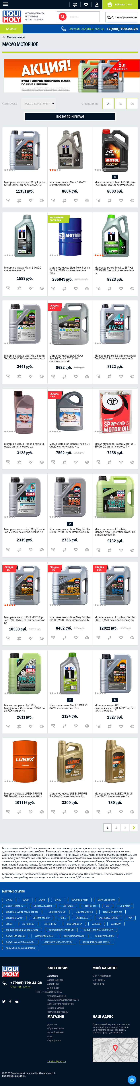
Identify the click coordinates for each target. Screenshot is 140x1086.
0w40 (42, 899)
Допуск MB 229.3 (44, 936)
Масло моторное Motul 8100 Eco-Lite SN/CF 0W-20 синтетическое (115, 183)
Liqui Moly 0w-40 (84, 911)
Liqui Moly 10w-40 (112, 911)
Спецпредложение (57, 995)
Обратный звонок (20, 986)
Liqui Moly (125, 905)
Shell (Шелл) (82, 918)
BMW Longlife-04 (106, 899)
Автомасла (53, 975)
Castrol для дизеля (43, 905)
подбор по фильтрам (70, 116)
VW (130, 918)
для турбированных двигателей (22, 930)
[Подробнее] (41, 200)
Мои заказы (99, 979)
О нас (50, 1036)
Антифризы (53, 987)
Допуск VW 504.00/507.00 (58, 942)
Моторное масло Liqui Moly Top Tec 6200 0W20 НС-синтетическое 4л (70, 618)
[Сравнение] (74, 4)
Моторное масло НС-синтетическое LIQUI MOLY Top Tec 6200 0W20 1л (115, 708)
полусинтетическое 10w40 (96, 942)
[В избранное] (30, 200)
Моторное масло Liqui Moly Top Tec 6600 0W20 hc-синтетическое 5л (115, 618)
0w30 (26, 899)
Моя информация (102, 975)
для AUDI (96, 924)
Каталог (11, 29)
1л (70, 523)
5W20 (58, 899)
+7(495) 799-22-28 (122, 29)
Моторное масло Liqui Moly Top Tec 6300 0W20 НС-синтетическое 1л (70, 530)
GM (107, 905)
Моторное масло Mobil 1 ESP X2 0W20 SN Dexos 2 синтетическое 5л (114, 270)
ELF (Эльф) (68, 905)
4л (115, 176)
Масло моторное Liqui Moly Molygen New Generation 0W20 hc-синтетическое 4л (115, 532)
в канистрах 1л (74, 924)
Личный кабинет (55, 1032)
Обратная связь (55, 1028)
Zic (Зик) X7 (50, 924)
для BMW (116, 924)
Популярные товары (57, 1011)
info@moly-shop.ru (56, 1061)
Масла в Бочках (55, 1007)
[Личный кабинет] (96, 4)
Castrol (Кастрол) (15, 905)
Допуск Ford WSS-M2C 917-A (98, 930)
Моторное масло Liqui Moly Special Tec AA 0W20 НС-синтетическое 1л (24, 357)
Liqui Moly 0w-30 (57, 911)
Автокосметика (55, 979)
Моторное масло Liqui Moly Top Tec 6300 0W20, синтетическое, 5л (24, 183)
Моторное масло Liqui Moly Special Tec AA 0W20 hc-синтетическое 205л (69, 270)
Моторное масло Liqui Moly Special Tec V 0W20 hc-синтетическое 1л (24, 530)
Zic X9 (9, 924)
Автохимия (53, 983)
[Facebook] (10, 1002)
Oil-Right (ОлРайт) (41, 918)
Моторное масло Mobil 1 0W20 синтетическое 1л (22, 269)
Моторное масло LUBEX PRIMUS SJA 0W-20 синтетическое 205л (23, 795)
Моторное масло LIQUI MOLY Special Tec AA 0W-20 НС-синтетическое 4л (66, 358)
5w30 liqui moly (80, 899)
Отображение (89, 103)
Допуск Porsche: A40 (74, 936)
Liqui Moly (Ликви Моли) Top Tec (22, 911)
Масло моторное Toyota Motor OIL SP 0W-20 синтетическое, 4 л (115, 445)
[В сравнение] (19, 200)
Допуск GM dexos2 (15, 936)
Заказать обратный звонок (86, 29)
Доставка (52, 1024)
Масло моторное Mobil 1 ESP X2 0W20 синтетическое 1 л (68, 706)
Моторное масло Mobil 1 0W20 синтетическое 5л (67, 183)
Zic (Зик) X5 (28, 924)
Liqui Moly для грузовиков (60, 1003)
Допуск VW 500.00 (104, 936)
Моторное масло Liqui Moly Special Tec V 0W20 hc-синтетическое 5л (115, 357)
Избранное (98, 983)
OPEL (63, 918)
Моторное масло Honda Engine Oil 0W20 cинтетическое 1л (24, 445)
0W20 (9, 899)
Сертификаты (54, 1040)
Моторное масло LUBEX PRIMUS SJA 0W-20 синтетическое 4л (68, 795)
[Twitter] (4, 1002)
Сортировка (9, 103)
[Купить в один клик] (7, 200)
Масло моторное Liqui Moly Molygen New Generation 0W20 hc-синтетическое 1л (24, 708)
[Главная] (3, 37)
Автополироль (54, 991)
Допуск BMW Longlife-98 (61, 930)
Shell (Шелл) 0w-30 (108, 918)
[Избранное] (85, 4)
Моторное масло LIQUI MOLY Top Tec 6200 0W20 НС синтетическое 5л (24, 620)
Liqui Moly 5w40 (14, 918)
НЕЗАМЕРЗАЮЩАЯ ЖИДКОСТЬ (63, 999)
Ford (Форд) (90, 905)
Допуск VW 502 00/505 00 (20, 942)
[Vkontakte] (16, 1002)
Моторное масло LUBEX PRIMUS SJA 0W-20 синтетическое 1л (114, 795)
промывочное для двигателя (21, 948)
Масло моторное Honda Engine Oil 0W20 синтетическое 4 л (69, 445)
